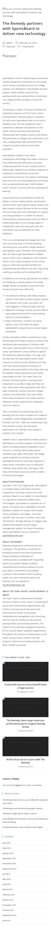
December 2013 (9, 858)
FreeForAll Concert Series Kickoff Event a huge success (26, 686)
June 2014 (7, 843)
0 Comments (28, 46)
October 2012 (8, 910)
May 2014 (7, 848)
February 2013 (9, 894)
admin (9, 42)
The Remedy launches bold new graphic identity (23, 808)
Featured (10, 46)
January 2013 (8, 899)
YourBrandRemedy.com (14, 585)
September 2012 (9, 915)
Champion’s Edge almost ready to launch (20, 813)
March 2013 (7, 889)
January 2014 (8, 853)
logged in (19, 785)
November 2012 (9, 905)
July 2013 (6, 874)
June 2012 (7, 920)
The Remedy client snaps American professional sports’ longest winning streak (25, 723)
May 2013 (7, 879)
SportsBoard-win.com (13, 535)
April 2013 (7, 884)
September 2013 (9, 868)
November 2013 (9, 863)
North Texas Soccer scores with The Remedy (25, 761)
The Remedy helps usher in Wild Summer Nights (23, 827)
